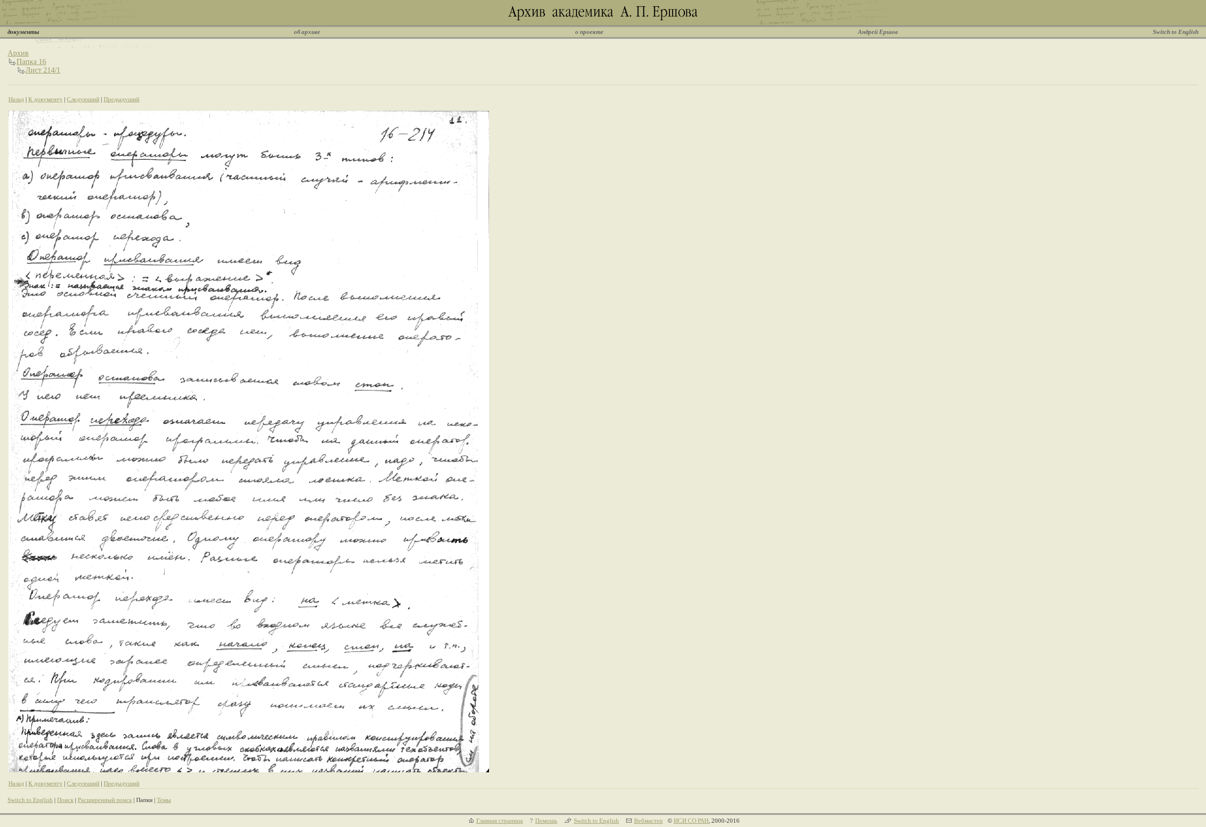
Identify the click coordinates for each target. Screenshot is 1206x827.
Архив (18, 53)
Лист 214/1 (42, 70)
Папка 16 (31, 62)
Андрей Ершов (878, 31)
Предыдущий (121, 99)
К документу (45, 99)
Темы (164, 799)
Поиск (65, 799)
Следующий (83, 99)
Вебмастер (648, 820)
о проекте (589, 31)
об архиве (307, 31)
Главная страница (499, 820)
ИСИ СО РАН (691, 820)
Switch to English (1175, 31)
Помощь (546, 820)
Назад (16, 99)
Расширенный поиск (105, 799)
